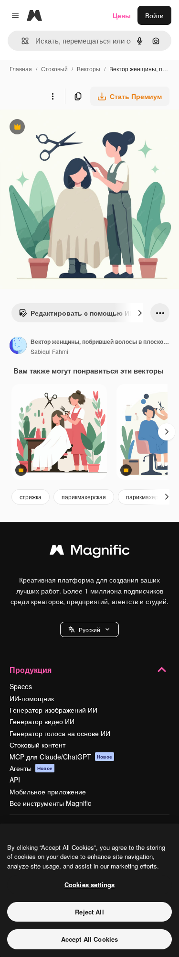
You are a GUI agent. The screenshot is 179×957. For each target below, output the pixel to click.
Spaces (21, 686)
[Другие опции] (52, 96)
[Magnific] (90, 552)
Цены (122, 15)
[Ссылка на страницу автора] (18, 346)
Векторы (88, 69)
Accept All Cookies (89, 939)
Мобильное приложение (48, 791)
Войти (154, 15)
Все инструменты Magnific (50, 803)
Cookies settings (89, 884)
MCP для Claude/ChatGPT (61, 756)
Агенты (31, 768)
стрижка (31, 497)
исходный (64, 128)
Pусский (89, 630)
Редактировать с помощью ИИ (76, 315)
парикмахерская (84, 497)
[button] (89, 629)
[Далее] (139, 312)
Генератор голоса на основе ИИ (60, 733)
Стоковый (54, 69)
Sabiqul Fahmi (49, 351)
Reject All (89, 911)
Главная (21, 69)
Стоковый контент (37, 744)
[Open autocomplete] (21, 40)
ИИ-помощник (32, 698)
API (15, 779)
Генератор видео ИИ (42, 721)
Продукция (31, 669)
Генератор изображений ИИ (53, 710)
